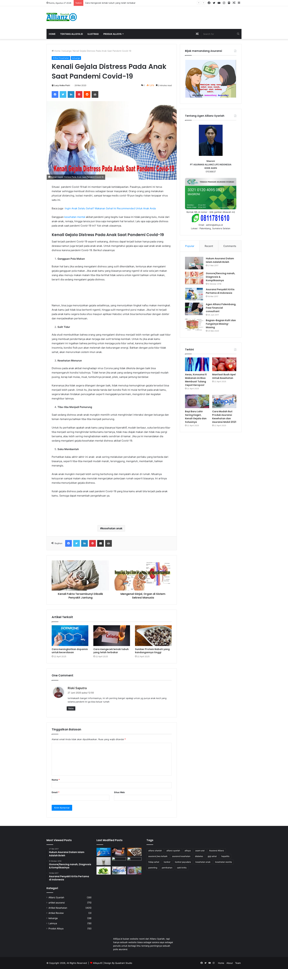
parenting (152, 867)
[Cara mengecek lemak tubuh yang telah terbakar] (111, 635)
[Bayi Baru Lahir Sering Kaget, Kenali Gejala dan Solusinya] (197, 401)
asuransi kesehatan (181, 856)
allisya (188, 850)
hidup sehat (153, 862)
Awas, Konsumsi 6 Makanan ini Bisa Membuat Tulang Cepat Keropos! (196, 380)
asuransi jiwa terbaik (158, 856)
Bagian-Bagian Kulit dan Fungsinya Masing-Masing (221, 324)
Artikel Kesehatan (61, 58)
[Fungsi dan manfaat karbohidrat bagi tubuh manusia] (134, 861)
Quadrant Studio (123, 963)
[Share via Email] (100, 543)
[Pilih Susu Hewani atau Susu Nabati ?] (103, 861)
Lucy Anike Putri (62, 85)
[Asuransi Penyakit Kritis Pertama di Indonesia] (194, 294)
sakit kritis (181, 867)
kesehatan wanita (223, 862)
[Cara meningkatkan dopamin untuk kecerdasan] (70, 635)
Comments (229, 246)
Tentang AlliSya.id (71, 34)
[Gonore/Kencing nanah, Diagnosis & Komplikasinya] (194, 278)
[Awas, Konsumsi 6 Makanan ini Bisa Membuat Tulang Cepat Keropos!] (197, 364)
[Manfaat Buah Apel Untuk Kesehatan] (224, 364)
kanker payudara (183, 862)
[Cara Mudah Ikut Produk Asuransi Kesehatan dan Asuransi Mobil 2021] (224, 401)
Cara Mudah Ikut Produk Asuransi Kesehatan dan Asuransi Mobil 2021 (224, 417)
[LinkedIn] (71, 94)
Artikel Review (56, 913)
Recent (209, 246)
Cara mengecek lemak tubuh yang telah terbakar (111, 651)
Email (55, 792)
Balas (71, 708)
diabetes (199, 856)
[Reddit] (87, 94)
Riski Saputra (77, 688)
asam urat (199, 850)
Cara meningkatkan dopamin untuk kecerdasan (70, 651)
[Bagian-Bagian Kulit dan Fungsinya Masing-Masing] (194, 325)
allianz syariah (173, 850)
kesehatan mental (74, 217)
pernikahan (167, 867)
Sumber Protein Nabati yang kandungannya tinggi (152, 651)
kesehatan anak (112, 528)
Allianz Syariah (56, 897)
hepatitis (225, 856)
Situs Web (119, 792)
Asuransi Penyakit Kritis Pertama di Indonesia (220, 291)
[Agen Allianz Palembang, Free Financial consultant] (194, 309)
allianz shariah (155, 850)
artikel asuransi (56, 902)
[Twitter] (63, 94)
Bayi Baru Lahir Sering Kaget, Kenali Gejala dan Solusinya (195, 417)
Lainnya (52, 923)
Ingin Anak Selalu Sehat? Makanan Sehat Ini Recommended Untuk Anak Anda (110, 208)
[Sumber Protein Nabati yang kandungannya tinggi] (153, 635)
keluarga (66, 50)
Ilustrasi (93, 34)
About (229, 963)
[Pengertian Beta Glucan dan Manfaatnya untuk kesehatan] (103, 871)
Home (52, 34)
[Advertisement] (177, 17)
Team (238, 963)
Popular (189, 246)
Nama (56, 779)
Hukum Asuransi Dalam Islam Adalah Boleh (220, 260)
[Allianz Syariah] (61, 17)
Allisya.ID (97, 963)
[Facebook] (55, 94)
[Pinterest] (79, 94)
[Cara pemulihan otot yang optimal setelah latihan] (119, 861)
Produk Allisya (112, 34)
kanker (167, 862)
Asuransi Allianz (216, 850)
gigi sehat (212, 856)
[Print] (95, 94)
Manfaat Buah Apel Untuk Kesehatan (224, 376)
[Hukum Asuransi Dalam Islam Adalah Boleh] (194, 263)
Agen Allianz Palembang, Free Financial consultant (221, 308)
